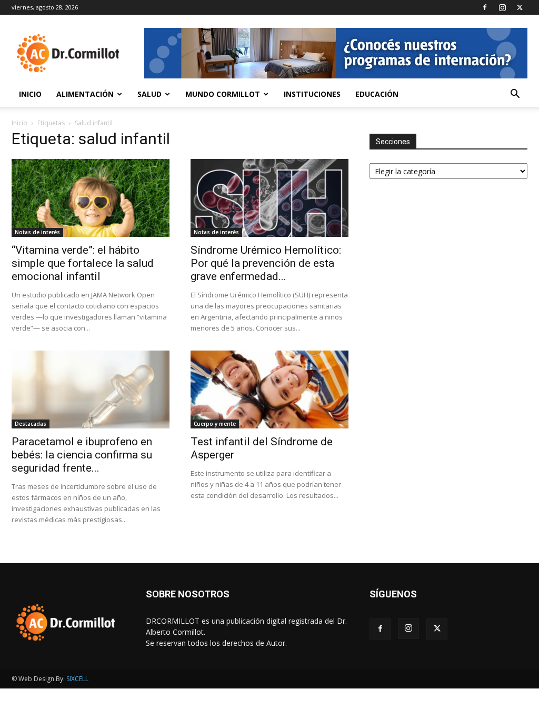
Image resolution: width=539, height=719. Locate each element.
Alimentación (85, 94)
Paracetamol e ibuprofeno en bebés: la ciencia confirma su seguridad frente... (82, 454)
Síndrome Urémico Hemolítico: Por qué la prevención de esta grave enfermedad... (266, 263)
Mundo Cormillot (222, 94)
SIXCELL (77, 678)
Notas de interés (37, 232)
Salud (149, 94)
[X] (519, 7)
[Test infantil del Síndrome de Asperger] (269, 389)
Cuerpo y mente (215, 423)
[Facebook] (485, 7)
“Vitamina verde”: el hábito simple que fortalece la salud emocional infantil (83, 263)
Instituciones (312, 94)
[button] (514, 95)
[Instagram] (502, 7)
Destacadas (30, 423)
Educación (376, 94)
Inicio (30, 94)
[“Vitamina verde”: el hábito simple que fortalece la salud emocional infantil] (90, 198)
